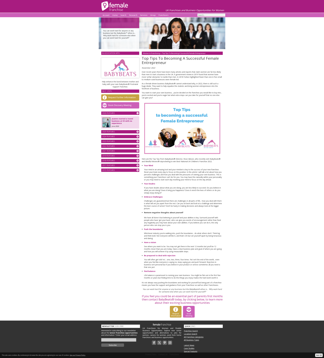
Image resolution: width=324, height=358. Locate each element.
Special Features (190, 351)
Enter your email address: (126, 335)
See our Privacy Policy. (78, 355)
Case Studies (189, 348)
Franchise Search (191, 331)
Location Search (190, 334)
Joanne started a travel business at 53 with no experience (122, 120)
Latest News (189, 345)
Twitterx (159, 343)
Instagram (170, 343)
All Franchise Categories (194, 337)
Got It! (319, 355)
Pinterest (165, 343)
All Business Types (191, 340)
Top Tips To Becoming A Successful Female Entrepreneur (184, 53)
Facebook (154, 343)
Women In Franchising (151, 53)
